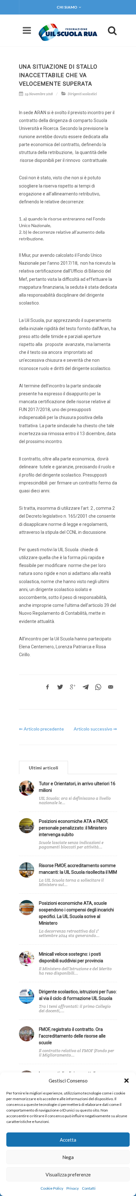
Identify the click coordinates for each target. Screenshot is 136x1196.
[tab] (43, 767)
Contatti (89, 1188)
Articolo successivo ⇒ (95, 728)
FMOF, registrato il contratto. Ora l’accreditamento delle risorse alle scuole (72, 1036)
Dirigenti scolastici (82, 94)
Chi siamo (67, 7)
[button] (126, 1080)
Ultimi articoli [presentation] (43, 767)
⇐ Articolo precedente (41, 728)
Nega (68, 1157)
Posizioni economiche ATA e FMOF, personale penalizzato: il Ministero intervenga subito (73, 828)
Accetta (68, 1140)
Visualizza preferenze (68, 1174)
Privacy (72, 1188)
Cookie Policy (51, 1188)
